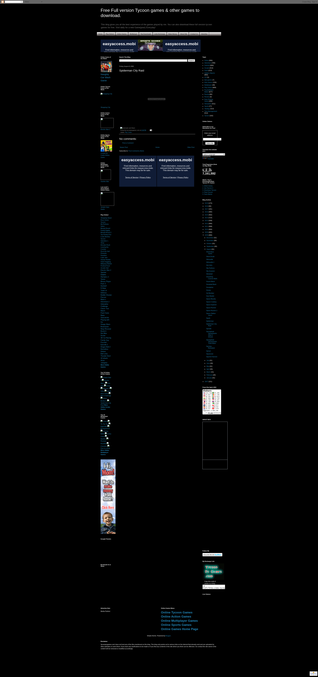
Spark (208, 318)
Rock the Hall (105, 251)
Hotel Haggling (106, 262)
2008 (207, 235)
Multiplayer (133, 34)
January (209, 378)
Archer (103, 336)
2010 (207, 229)
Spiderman (210, 321)
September (210, 246)
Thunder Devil (106, 356)
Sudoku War (105, 181)
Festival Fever (105, 266)
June (208, 363)
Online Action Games (176, 616)
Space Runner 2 (211, 310)
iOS (205, 77)
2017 (207, 209)
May (208, 366)
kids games (208, 80)
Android (207, 65)
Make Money (172, 34)
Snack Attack (210, 281)
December (210, 238)
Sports (206, 106)
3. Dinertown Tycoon (209, 190)
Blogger (168, 636)
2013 (207, 220)
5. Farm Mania (207, 194)
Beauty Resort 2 (106, 232)
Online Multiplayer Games (179, 620)
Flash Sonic (105, 313)
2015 (207, 215)
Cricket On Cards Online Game (105, 155)
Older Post (190, 147)
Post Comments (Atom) (136, 151)
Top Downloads (145, 34)
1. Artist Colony (207, 186)
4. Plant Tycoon (207, 192)
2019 (207, 203)
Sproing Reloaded (210, 347)
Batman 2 (106, 388)
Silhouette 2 (210, 262)
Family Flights (105, 230)
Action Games (122, 34)
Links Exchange (159, 34)
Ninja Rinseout (106, 329)
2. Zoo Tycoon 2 (207, 188)
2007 (207, 381)
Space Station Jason (211, 314)
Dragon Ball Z (105, 347)
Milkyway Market (106, 264)
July (208, 360)
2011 (207, 226)
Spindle (208, 329)
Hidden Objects (209, 73)
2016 (207, 212)
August (209, 249)
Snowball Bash (211, 284)
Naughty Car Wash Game (105, 77)
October (209, 243)
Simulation (208, 104)
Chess (105, 421)
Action (206, 60)
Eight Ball (104, 426)
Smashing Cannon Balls (211, 277)
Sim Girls (209, 265)
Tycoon (206, 116)
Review (206, 97)
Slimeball (209, 274)
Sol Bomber (210, 293)
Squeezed (209, 354)
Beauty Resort (105, 228)
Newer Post (124, 147)
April (208, 369)
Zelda (108, 386)
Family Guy (105, 340)
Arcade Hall (105, 268)
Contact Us (194, 34)
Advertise (204, 34)
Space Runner (211, 308)
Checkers (104, 446)
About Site (183, 34)
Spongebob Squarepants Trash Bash (211, 341)
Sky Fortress (210, 268)
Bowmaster (105, 327)
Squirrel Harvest (211, 357)
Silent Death (210, 256)
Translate (210, 159)
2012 (207, 223)
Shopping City (105, 107)
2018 (207, 206)
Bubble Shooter (106, 295)
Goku (102, 391)
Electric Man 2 (105, 129)
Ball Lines (104, 354)
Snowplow (209, 287)
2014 (207, 218)
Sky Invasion (210, 271)
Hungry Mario (105, 324)
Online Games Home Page (179, 629)
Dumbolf (104, 286)
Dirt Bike (104, 333)
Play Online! (110, 34)
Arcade (206, 68)
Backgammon (105, 428)
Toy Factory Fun (106, 234)
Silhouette (209, 259)
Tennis (103, 279)
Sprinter (103, 272)
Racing (206, 94)
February (209, 375)
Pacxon (103, 297)
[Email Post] (150, 130)
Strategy (207, 109)
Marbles (103, 439)
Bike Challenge (106, 396)
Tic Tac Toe (104, 424)
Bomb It (103, 331)
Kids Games (208, 82)
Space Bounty (211, 299)
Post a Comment (128, 143)
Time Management (210, 111)
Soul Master (210, 296)
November (210, 240)
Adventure (207, 63)
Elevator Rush (105, 245)
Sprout (208, 351)
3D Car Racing (106, 338)
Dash (206, 70)
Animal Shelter (106, 260)
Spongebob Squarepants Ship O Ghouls (211, 334)
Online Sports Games (176, 624)
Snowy (208, 290)
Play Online (128, 132)
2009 (207, 232)
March (208, 372)
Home (100, 34)
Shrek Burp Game (210, 252)
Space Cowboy (211, 302)
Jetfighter (104, 363)
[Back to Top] (313, 673)
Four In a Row (105, 448)
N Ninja (103, 288)
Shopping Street (106, 218)
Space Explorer (211, 305)
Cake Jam (104, 257)
